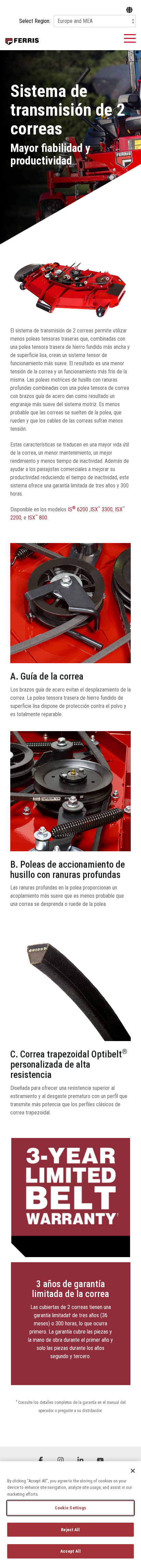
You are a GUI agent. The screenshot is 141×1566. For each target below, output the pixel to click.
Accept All (70, 1551)
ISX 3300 (101, 509)
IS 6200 (78, 509)
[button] (130, 38)
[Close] (132, 1470)
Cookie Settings (71, 1507)
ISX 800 (37, 517)
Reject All (70, 1529)
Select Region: (34, 21)
